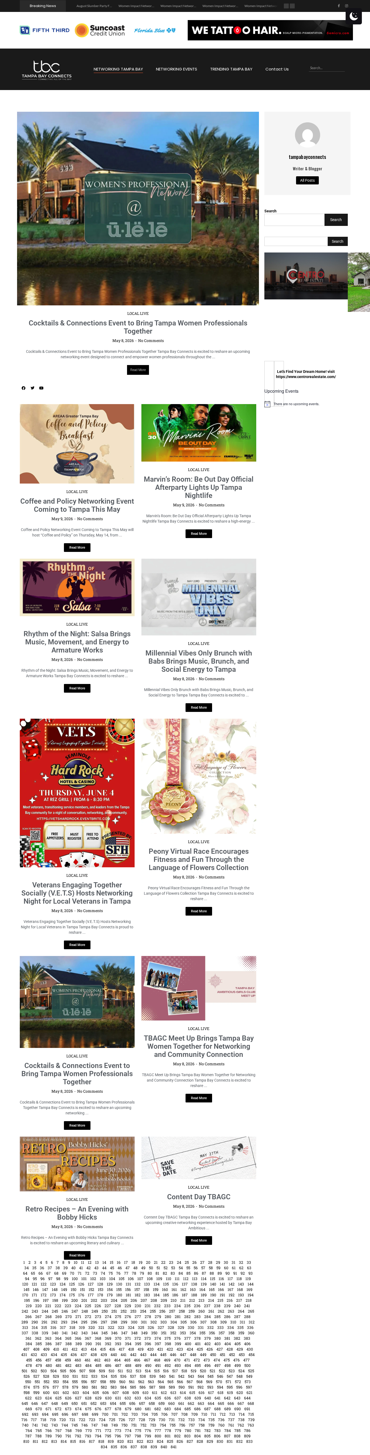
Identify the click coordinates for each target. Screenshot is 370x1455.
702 (124, 1356)
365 (68, 1280)
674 (78, 1351)
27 (202, 1204)
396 (148, 1286)
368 (98, 1280)
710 (204, 1356)
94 (27, 1221)
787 (28, 1378)
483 (78, 1307)
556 (84, 1324)
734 (201, 1362)
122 (44, 1226)
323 (121, 1269)
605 (96, 1335)
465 (127, 1302)
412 (74, 1291)
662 (191, 1345)
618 (220, 1335)
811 (35, 1383)
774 (128, 1373)
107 (140, 1221)
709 (194, 1356)
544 (201, 1318)
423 (180, 1291)
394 (128, 1286)
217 (239, 1242)
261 (211, 1253)
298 (114, 1264)
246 (64, 1253)
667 (241, 1345)
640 (208, 1340)
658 (152, 1345)
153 (100, 1232)
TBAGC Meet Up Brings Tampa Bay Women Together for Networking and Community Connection (138, 269)
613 (173, 1335)
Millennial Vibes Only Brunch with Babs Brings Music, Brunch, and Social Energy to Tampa (198, 603)
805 (207, 1378)
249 (95, 1253)
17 (126, 1204)
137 (185, 1226)
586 (142, 1329)
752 (143, 1367)
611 (154, 1335)
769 (78, 1373)
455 (29, 1302)
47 (127, 1210)
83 (173, 1215)
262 (221, 1253)
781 (198, 1373)
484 (88, 1307)
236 (197, 1248)
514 (148, 1313)
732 (181, 1362)
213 (202, 1242)
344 (94, 1275)
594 (220, 1329)
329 (181, 1269)
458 (58, 1302)
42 (88, 1210)
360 (251, 1275)
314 (35, 1269)
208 (154, 1242)
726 (122, 1362)
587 (152, 1329)
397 (158, 1286)
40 (73, 1210)
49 (143, 1210)
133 (147, 1226)
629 (98, 1340)
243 (35, 1253)
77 (126, 1215)
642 (227, 1340)
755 (173, 1367)
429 (239, 1291)
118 (239, 1221)
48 (135, 1210)
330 (191, 1269)
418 (131, 1291)
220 (38, 1248)
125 (72, 1226)
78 (134, 1215)
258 (182, 1253)
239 (227, 1248)
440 (114, 1297)
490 (148, 1307)
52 (166, 1210)
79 (142, 1215)
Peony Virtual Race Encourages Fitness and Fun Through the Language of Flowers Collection (199, 802)
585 (133, 1329)
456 (38, 1302)
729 (152, 1362)
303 (163, 1264)
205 (124, 1242)
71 (80, 1215)
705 (154, 1356)
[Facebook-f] (339, 6)
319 (82, 1269)
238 (217, 1248)
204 (114, 1242)
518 (184, 1313)
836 (124, 1389)
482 (68, 1307)
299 (124, 1264)
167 (230, 1232)
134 (157, 1226)
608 (125, 1335)
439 (103, 1297)
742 (44, 1367)
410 (56, 1291)
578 (65, 1329)
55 (188, 1210)
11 (82, 1204)
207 (144, 1242)
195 (27, 1242)
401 (198, 1286)
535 (114, 1318)
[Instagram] (346, 6)
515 (157, 1313)
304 (173, 1264)
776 (148, 1373)
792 (78, 1378)
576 (46, 1329)
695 (55, 1356)
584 (123, 1329)
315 (44, 1269)
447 (183, 1297)
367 (88, 1280)
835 (114, 1389)
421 (160, 1291)
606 (105, 1335)
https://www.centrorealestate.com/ (306, 377)
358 (231, 1275)
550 (28, 1324)
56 (196, 1210)
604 (86, 1335)
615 (192, 1335)
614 (183, 1335)
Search (270, 211)
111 (177, 1221)
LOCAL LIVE (138, 255)
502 (34, 1313)
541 (172, 1318)
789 (48, 1378)
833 (249, 1383)
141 (222, 1226)
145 (26, 1232)
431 (24, 1297)
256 (162, 1253)
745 (75, 1367)
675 (88, 1351)
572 (238, 1324)
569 (209, 1324)
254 (143, 1253)
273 (98, 1259)
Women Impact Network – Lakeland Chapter (232, 6)
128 (100, 1226)
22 (163, 1204)
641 (217, 1340)
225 (88, 1248)
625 (58, 1340)
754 (163, 1367)
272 (88, 1259)
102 (93, 1221)
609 (135, 1335)
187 (185, 1237)
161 (174, 1232)
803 (187, 1378)
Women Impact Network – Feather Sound (272, 6)
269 (58, 1259)
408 (36, 1291)
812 (45, 1383)
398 (168, 1286)
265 (251, 1253)
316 (53, 1269)
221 (48, 1248)
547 (230, 1318)
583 (114, 1329)
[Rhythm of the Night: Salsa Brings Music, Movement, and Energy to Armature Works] (77, 530)
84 (180, 1215)
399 (178, 1286)
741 (35, 1367)
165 (212, 1232)
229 (128, 1248)
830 (220, 1383)
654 (113, 1345)
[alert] (306, 404)
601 (56, 1335)
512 (129, 1313)
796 (118, 1378)
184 (157, 1237)
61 (234, 1210)
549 (249, 1318)
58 (211, 1210)
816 (82, 1383)
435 (64, 1297)
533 (94, 1318)
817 (92, 1383)
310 (233, 1264)
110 (168, 1221)
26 (194, 1204)
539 (153, 1318)
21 (156, 1204)
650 (75, 1345)
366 (78, 1280)
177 (91, 1237)
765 (38, 1373)
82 (165, 1215)
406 (247, 1286)
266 (28, 1259)
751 (134, 1367)
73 (95, 1215)
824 (160, 1383)
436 (73, 1297)
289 (24, 1264)
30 (226, 1204)
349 (144, 1275)
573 (248, 1324)
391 (98, 1286)
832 (239, 1383)
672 (58, 1351)
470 (177, 1302)
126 (81, 1226)
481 (58, 1307)
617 (211, 1335)
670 (38, 1351)
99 (66, 1221)
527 (36, 1318)
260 (201, 1253)
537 (133, 1318)
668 (251, 1345)
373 (147, 1280)
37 (50, 1210)
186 (175, 1237)
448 (193, 1297)
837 (134, 1389)
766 (48, 1373)
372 (137, 1280)
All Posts (307, 180)
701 (115, 1356)
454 (251, 1297)
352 (173, 1275)
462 (97, 1302)
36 (42, 1210)
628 (88, 1340)
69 (64, 1215)
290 (34, 1264)
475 (226, 1302)
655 (123, 1345)
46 (120, 1210)
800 (158, 1378)
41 (81, 1210)
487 (118, 1307)
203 (104, 1242)
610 (145, 1335)
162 (183, 1232)
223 (68, 1248)
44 (104, 1210)
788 (38, 1378)
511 (120, 1313)
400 (188, 1286)
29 (218, 1204)
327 (161, 1269)
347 (124, 1275)
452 (232, 1297)
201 (84, 1242)
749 (114, 1367)
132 (138, 1226)
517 (175, 1313)
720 (62, 1362)
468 (157, 1302)
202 (94, 1242)
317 (63, 1269)
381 (227, 1280)
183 (147, 1237)
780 (188, 1373)
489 (138, 1307)
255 (153, 1253)
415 (103, 1291)
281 (178, 1259)
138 (194, 1226)
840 (164, 1389)
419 (141, 1291)
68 (56, 1215)
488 (128, 1307)
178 (100, 1237)
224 (78, 1248)
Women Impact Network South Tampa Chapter (150, 6)
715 (251, 1356)
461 (87, 1302)
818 (101, 1383)
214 (211, 1242)
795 (108, 1378)
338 (35, 1275)
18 (133, 1204)
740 (25, 1367)
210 (174, 1242)
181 (128, 1237)
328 (171, 1269)
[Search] (347, 68)
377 (187, 1280)
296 (94, 1264)
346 (114, 1275)
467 (147, 1302)
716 (24, 1362)
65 (33, 1215)
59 (218, 1210)
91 (235, 1215)
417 (122, 1291)
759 (211, 1367)
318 (72, 1269)
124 (63, 1226)
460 (77, 1302)
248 (85, 1253)
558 (103, 1324)
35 (34, 1210)
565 (170, 1324)
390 (88, 1286)
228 (118, 1248)
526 (27, 1318)
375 (167, 1280)
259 (192, 1253)
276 (128, 1259)
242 (25, 1253)
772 (108, 1373)
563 (151, 1324)
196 (36, 1242)
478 (28, 1307)
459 (68, 1302)
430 (249, 1291)
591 (191, 1329)
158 (146, 1232)
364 (58, 1280)
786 (247, 1373)
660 (171, 1345)
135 (166, 1226)
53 (173, 1210)
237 (207, 1248)
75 (111, 1215)
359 (241, 1275)
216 (230, 1242)
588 (162, 1329)
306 (193, 1264)
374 (157, 1280)
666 (231, 1345)
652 (93, 1345)
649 (64, 1345)
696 (65, 1356)
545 (210, 1318)
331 (201, 1269)
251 (114, 1253)
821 (130, 1383)
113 (194, 1221)
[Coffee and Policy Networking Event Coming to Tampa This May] (77, 386)
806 (217, 1378)
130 (119, 1226)
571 (228, 1324)
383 (247, 1280)
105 (121, 1221)
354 (193, 1275)
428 (229, 1291)
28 (210, 1204)
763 (251, 1367)
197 (46, 1242)
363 (48, 1280)
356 (212, 1275)
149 (64, 1232)
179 (110, 1237)
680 (138, 1351)
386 (48, 1286)
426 (209, 1291)
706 (164, 1356)
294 (74, 1264)
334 (230, 1269)
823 (150, 1383)
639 (197, 1340)
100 (75, 1221)
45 (112, 1210)
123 (53, 1226)
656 (132, 1345)
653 (103, 1345)
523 (232, 1313)
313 (25, 1269)
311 (242, 1264)
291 (44, 1264)
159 (155, 1232)
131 (128, 1226)
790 (58, 1378)
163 (193, 1232)
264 (241, 1253)
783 (217, 1373)
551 (37, 1324)
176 (81, 1237)
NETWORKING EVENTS (176, 69)
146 (36, 1232)
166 (221, 1232)
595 (230, 1329)
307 (203, 1264)
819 (111, 1383)
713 (232, 1356)
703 (134, 1356)
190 (213, 1237)
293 (64, 1264)
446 (173, 1297)
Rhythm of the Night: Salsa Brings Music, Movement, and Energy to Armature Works (77, 584)
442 (133, 1297)
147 (45, 1232)
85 (188, 1215)
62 (241, 1210)
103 (103, 1221)
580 (85, 1329)
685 (187, 1351)
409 (46, 1291)
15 (111, 1204)
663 (201, 1345)
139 (204, 1226)
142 (232, 1226)
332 (210, 1269)
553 (56, 1324)
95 (35, 1221)
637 (177, 1340)
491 (158, 1307)
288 (247, 1259)
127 (91, 1226)
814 (64, 1383)
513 (138, 1313)
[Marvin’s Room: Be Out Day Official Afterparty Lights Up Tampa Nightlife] (198, 375)
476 (236, 1302)
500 (247, 1307)
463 (107, 1302)
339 (45, 1275)
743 (54, 1367)
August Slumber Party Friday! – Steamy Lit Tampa (109, 6)
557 (94, 1324)
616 (202, 1335)
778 (168, 1373)
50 (151, 1210)
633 (138, 1340)
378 (197, 1280)
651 (84, 1345)
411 (65, 1291)
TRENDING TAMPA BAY (231, 69)
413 (84, 1291)
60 (226, 1210)
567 (190, 1324)
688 (217, 1351)
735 (211, 1362)
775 (138, 1373)
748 (104, 1367)
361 (28, 1280)
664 (211, 1345)
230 (138, 1248)
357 (222, 1275)
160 (165, 1232)
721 (72, 1362)
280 (168, 1259)
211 (183, 1242)
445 (163, 1297)
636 (167, 1340)
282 (187, 1259)
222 (58, 1248)
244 (45, 1253)
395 (138, 1286)
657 (142, 1345)
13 (97, 1204)
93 (250, 1215)
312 (252, 1264)
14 (104, 1204)
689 (227, 1351)
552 (47, 1324)
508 (92, 1313)
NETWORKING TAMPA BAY (118, 69)
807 (227, 1378)
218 (249, 1242)
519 (193, 1313)
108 (150, 1221)
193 (241, 1237)
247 (75, 1253)
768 (68, 1373)
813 (54, 1383)
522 (222, 1313)
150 (73, 1232)
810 (26, 1383)
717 (34, 1362)
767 (58, 1373)
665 (221, 1345)
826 (180, 1383)
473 (206, 1302)
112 (186, 1221)
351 (164, 1275)
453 (242, 1297)
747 (94, 1367)
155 (119, 1232)
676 (98, 1351)
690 (237, 1351)
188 (194, 1237)
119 (248, 1221)
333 (220, 1269)
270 (68, 1259)
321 (101, 1269)
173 (53, 1237)
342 (74, 1275)
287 (237, 1259)
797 (128, 1378)
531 (75, 1318)
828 (200, 1383)
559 (113, 1324)
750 (124, 1367)
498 (227, 1307)
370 (118, 1280)
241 (247, 1248)
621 (249, 1335)
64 (25, 1215)
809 (247, 1378)
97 (50, 1221)
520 (203, 1313)
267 (38, 1259)
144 (251, 1226)
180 (119, 1237)
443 (143, 1297)
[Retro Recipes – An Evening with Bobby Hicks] (77, 1106)
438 (93, 1297)
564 (161, 1324)
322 (111, 1269)
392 (108, 1286)
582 (104, 1329)
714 (242, 1356)
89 (220, 1215)
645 (25, 1345)
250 (105, 1253)
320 (91, 1269)
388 (68, 1286)
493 (177, 1307)
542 (181, 1318)
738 (241, 1362)
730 (162, 1362)
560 (122, 1324)
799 (148, 1378)
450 (213, 1297)
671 (48, 1351)
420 (150, 1291)
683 (167, 1351)
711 (213, 1356)
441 (123, 1297)
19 (140, 1204)
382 (237, 1280)
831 (230, 1383)
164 (202, 1232)
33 (249, 1204)
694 (45, 1356)
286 (227, 1259)
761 (231, 1367)
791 (68, 1378)
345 (104, 1275)
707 (174, 1356)
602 (66, 1335)
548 (239, 1318)
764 (28, 1373)
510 (111, 1313)
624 (48, 1340)
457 (48, 1302)
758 (202, 1367)
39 (65, 1210)
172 (44, 1237)
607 (115, 1335)
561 (132, 1324)
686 (197, 1351)
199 (65, 1242)
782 (207, 1373)
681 (148, 1351)
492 (167, 1307)
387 (58, 1286)
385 (38, 1286)
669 (28, 1351)
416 (112, 1291)
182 (138, 1237)
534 (104, 1318)
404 (227, 1286)
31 (233, 1204)
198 (55, 1242)
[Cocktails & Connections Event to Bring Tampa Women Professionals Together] (77, 944)
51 (158, 1210)
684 (177, 1351)
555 (75, 1324)
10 (75, 1204)
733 (191, 1362)
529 (56, 1318)
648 (54, 1345)
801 (168, 1378)
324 (131, 1269)
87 (204, 1215)
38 (58, 1210)
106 (131, 1221)
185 (166, 1237)
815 (73, 1383)
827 (190, 1383)
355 (202, 1275)
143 (241, 1226)
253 (133, 1253)
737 (231, 1362)
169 (249, 1232)
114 (203, 1221)
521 (212, 1313)
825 (170, 1383)
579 (75, 1329)
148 (55, 1232)
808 (237, 1378)
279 (158, 1259)
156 (128, 1232)
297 (104, 1264)
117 (230, 1221)
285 (217, 1259)
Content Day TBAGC (199, 1139)
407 (26, 1291)
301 (144, 1264)
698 (85, 1356)
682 (157, 1351)
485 (98, 1307)
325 (141, 1269)
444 (153, 1297)
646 (34, 1345)
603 (76, 1335)
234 (177, 1248)
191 (222, 1237)
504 (53, 1313)
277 (138, 1259)
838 (144, 1389)
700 (105, 1356)
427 (219, 1291)
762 (241, 1367)
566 (180, 1324)
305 (183, 1264)
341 (65, 1275)
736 (221, 1362)
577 (56, 1329)
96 (42, 1221)
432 (34, 1297)
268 (48, 1259)
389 (78, 1286)
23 (171, 1204)
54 (181, 1210)
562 (141, 1324)
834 (104, 1389)
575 (36, 1329)
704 (144, 1356)
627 (78, 1340)
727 (132, 1362)
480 (49, 1307)
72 (87, 1215)
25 (187, 1204)
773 (118, 1373)
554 (66, 1324)
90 (227, 1215)
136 (175, 1226)
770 (88, 1373)
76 (118, 1215)
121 (34, 1226)
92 (243, 1215)
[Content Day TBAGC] (198, 1100)
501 (24, 1313)
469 (167, 1302)
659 (161, 1345)
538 (143, 1318)
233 (167, 1248)
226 (98, 1248)
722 (82, 1362)
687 (207, 1351)
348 (134, 1275)
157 (137, 1232)
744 (64, 1367)
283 (197, 1259)
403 (217, 1286)
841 (174, 1389)
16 (119, 1204)
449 (203, 1297)
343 (84, 1275)
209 (164, 1242)
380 (217, 1280)
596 (239, 1329)
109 (159, 1221)
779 (178, 1373)
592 (200, 1329)
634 (148, 1340)
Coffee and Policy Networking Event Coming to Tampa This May (77, 448)
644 (247, 1340)
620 (239, 1335)
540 (162, 1318)
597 (249, 1329)
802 (177, 1378)
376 (177, 1280)
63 (249, 1210)
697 (75, 1356)
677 (108, 1351)
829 (210, 1383)
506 (73, 1313)
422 (170, 1291)
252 (124, 1253)
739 (251, 1362)
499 (237, 1307)
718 (43, 1362)
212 (192, 1242)
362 (38, 1280)
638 (187, 1340)
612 (164, 1335)
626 (68, 1340)
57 (203, 1210)
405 (237, 1286)
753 (153, 1367)
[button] (306, 275)
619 (230, 1335)
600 (46, 1335)
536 (123, 1318)
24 (179, 1204)
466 (137, 1302)
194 (251, 1237)
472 (196, 1302)
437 (83, 1297)
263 (231, 1253)
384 (28, 1286)
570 (219, 1324)
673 (68, 1351)
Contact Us (277, 69)
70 (72, 1215)
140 (213, 1226)
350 (154, 1275)
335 (240, 1269)
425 (200, 1291)
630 (108, 1340)
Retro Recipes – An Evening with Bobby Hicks (77, 1155)
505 (63, 1313)
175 (72, 1237)
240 (237, 1248)
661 (181, 1345)
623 (38, 1340)
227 (108, 1248)
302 (153, 1264)
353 (183, 1275)
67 (48, 1215)
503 (44, 1313)
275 (118, 1259)
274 (108, 1259)
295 (84, 1264)
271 (78, 1259)
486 (108, 1307)
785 (237, 1373)
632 (128, 1340)
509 (102, 1313)
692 (25, 1356)
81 (157, 1215)
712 (223, 1356)
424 (190, 1291)
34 (26, 1210)
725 (112, 1362)
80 (150, 1215)
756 (182, 1367)
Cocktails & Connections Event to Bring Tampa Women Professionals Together (77, 1016)
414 (93, 1291)
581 (94, 1329)
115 (212, 1221)
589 (172, 1329)
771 (98, 1373)
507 (82, 1313)
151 (82, 1232)
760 (221, 1367)
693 (35, 1356)
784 (227, 1373)
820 (120, 1383)
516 (166, 1313)
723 (92, 1362)
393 (118, 1286)
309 (223, 1264)
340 (55, 1275)
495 (197, 1307)
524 (241, 1313)
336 (250, 1269)
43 (96, 1210)
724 (102, 1362)
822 (140, 1383)
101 (84, 1221)
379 (207, 1280)
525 (251, 1313)
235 (187, 1248)
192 (232, 1237)
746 (84, 1367)
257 (172, 1253)
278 (148, 1259)
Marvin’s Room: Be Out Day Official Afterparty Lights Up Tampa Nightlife (199, 430)
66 (40, 1215)
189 (204, 1237)
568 (199, 1324)
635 (158, 1340)
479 (38, 1307)
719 (53, 1362)
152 (91, 1232)
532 (85, 1318)
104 (112, 1221)
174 (63, 1237)
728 (142, 1362)
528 (46, 1318)
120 (25, 1226)
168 (240, 1232)
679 (128, 1351)
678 (118, 1351)
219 (29, 1248)
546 (220, 1318)
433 (44, 1297)
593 (210, 1329)
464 (117, 1302)
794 (98, 1378)
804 (197, 1378)
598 (27, 1335)
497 (217, 1307)
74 (103, 1215)
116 (221, 1221)
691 (247, 1351)
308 (213, 1264)
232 (157, 1248)
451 (222, 1297)
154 (110, 1232)
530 (66, 1318)
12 (90, 1204)
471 (187, 1302)
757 (192, 1367)
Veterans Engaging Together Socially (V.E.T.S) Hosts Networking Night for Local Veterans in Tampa (77, 835)
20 (148, 1204)
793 (88, 1378)
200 (74, 1242)
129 (110, 1226)
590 (181, 1329)
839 (154, 1389)
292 (54, 1264)
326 (151, 1269)
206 (134, 1242)
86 (196, 1215)
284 (207, 1259)
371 (128, 1280)
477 (246, 1302)
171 (34, 1237)
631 (118, 1340)
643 (237, 1340)
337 (25, 1275)
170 (25, 1237)
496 (207, 1307)
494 (187, 1307)
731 (172, 1362)
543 (191, 1318)
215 (220, 1242)
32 (241, 1204)
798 (138, 1378)
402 (207, 1286)
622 (28, 1340)
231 (148, 1248)
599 (36, 1335)
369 (108, 1280)
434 (54, 1297)
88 (212, 1215)
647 (44, 1345)
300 (134, 1264)
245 (55, 1253)
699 (95, 1356)
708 (184, 1356)
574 (27, 1329)
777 (158, 1373)
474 (216, 1302)
